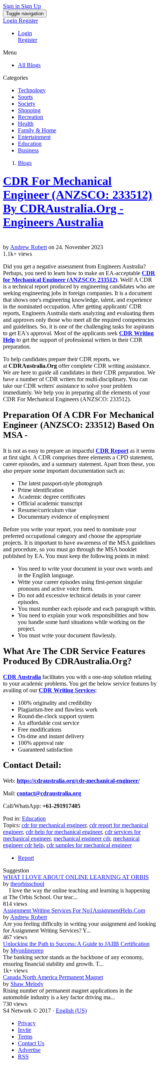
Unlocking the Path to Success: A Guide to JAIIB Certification (76, 944)
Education (30, 144)
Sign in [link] (12, 6)
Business (28, 150)
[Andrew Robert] (80, 240)
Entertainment (34, 137)
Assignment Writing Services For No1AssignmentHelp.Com (74, 910)
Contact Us (31, 1043)
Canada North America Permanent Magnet (53, 977)
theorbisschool (27, 884)
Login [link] (11, 20)
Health (25, 124)
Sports (25, 97)
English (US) (71, 1010)
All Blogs (29, 65)
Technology (32, 90)
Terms (25, 1036)
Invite (24, 1030)
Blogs (25, 163)
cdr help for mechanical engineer (64, 832)
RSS (23, 1056)
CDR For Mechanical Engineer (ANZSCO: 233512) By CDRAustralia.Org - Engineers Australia (77, 201)
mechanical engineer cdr (82, 838)
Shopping (29, 110)
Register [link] (28, 20)
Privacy (27, 1023)
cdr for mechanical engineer (54, 825)
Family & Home (37, 130)
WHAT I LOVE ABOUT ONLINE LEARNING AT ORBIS (76, 877)
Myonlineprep (27, 950)
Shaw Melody (27, 984)
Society (26, 103)
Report (26, 858)
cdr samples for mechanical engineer (89, 845)
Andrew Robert (28, 247)
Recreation (30, 117)
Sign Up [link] (31, 6)
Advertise (29, 1050)
